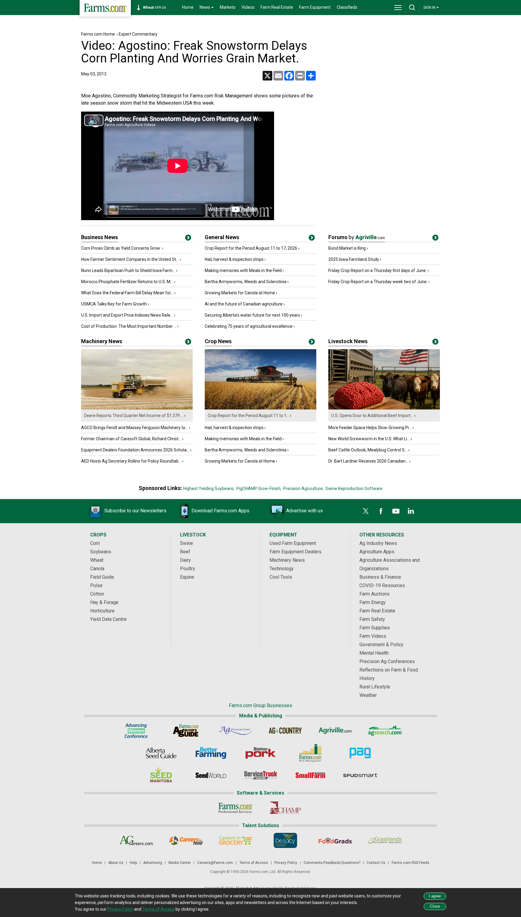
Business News (99, 237)
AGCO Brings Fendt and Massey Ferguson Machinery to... (134, 427)
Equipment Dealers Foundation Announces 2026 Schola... (135, 449)
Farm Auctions (374, 594)
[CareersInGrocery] (235, 840)
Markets (227, 7)
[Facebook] (381, 511)
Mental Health (374, 653)
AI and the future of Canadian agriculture (244, 304)
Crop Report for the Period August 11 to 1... (248, 415)
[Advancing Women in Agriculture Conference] (136, 731)
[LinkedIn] (411, 511)
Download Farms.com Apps (220, 511)
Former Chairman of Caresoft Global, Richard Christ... (131, 438)
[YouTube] (396, 511)
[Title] (188, 238)
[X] (366, 511)
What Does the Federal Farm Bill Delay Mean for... (127, 292)
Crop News (218, 341)
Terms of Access (253, 863)
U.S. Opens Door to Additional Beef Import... (372, 415)
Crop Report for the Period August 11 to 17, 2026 (251, 248)
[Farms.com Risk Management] (310, 753)
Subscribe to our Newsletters (135, 511)
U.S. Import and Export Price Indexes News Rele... (127, 315)
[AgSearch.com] (385, 731)
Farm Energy (372, 602)
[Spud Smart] (360, 775)
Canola (97, 568)
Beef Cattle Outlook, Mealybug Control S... (367, 449)
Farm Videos (372, 636)
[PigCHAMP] (285, 808)
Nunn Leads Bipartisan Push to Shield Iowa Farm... (128, 270)
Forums (356, 237)
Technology (282, 568)
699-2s (154, 7)
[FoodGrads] (335, 840)
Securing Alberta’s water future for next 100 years (252, 315)
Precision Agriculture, (303, 488)
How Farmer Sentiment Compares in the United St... (130, 259)
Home (188, 7)
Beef (185, 552)
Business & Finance (380, 577)
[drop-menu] (398, 7)
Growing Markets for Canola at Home (240, 292)
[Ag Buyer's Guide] (186, 731)
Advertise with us (304, 511)
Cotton (97, 594)
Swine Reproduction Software (354, 488)
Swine (186, 543)
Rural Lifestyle (374, 687)
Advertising (152, 863)
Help (133, 863)
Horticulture (102, 611)
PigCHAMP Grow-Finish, (258, 488)
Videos (248, 7)
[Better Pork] (260, 753)
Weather (368, 695)
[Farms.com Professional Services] (235, 808)
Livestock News (348, 341)
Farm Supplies (374, 628)
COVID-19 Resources (382, 585)
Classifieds (347, 7)
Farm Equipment (315, 7)
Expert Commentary (138, 34)
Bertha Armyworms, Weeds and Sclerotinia (245, 281)
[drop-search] (412, 7)
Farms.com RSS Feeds (410, 863)
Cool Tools (281, 577)
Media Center (180, 863)
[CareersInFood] (186, 840)
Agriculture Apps (376, 552)
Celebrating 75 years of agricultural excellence (248, 326)
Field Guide (102, 577)
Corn (95, 543)
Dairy (185, 560)
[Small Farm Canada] (310, 775)
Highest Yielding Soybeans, (209, 488)
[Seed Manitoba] (161, 775)
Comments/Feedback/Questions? (332, 863)
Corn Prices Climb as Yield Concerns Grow (121, 248)
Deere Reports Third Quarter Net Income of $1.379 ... (133, 415)
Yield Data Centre (108, 619)
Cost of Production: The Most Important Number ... (128, 326)
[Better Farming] (211, 753)
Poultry (187, 568)
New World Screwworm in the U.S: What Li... (369, 438)
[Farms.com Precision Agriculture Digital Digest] (360, 753)
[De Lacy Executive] (285, 840)
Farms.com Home (98, 34)
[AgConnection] (235, 731)
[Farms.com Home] (105, 8)
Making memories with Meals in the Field (243, 270)
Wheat (96, 560)
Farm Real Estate (276, 7)
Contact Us (376, 863)
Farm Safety (372, 619)
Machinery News (101, 341)
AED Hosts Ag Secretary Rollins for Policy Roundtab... (131, 461)
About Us (115, 863)
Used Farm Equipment (293, 543)
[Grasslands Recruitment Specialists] (385, 840)
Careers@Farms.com (215, 863)
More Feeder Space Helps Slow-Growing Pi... (370, 427)
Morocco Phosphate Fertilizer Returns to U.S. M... (127, 281)
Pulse (96, 585)
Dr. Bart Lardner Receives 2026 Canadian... (368, 461)
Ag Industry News (378, 543)
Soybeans (100, 552)
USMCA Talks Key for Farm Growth (114, 304)
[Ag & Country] (285, 731)
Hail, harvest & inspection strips (234, 259)
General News (222, 237)
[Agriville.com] (335, 731)
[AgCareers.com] (136, 840)
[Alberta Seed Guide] (161, 753)
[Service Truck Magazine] (260, 775)
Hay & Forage (104, 602)
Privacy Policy (285, 863)
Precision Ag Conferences (387, 661)
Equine (187, 577)
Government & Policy (381, 644)
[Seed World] (211, 775)
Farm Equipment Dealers (295, 552)
